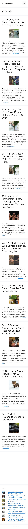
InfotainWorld (7, 3)
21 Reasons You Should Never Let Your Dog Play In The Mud (14, 22)
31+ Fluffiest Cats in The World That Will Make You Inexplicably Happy (14, 157)
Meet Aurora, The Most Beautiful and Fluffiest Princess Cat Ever (13, 113)
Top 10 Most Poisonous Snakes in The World (13, 417)
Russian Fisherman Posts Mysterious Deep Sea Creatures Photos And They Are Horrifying (13, 66)
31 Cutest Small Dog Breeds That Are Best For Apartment (13, 288)
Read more (16, 53)
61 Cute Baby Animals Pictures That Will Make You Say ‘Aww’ (13, 374)
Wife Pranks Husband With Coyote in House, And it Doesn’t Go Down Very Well (14, 247)
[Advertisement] (14, 468)
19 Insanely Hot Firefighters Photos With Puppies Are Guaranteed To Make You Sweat (13, 201)
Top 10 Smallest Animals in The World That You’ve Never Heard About (13, 329)
